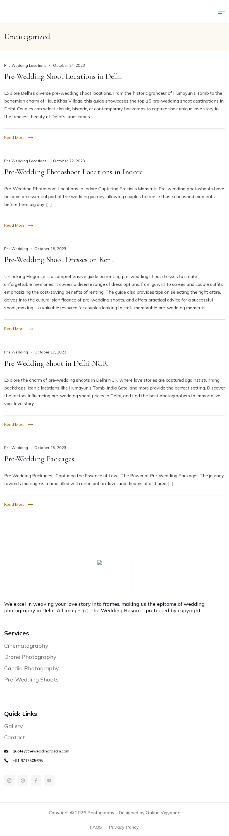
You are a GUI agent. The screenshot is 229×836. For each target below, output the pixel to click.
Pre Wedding (16, 248)
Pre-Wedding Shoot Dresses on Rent (59, 259)
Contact (14, 737)
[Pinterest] (23, 780)
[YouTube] (49, 780)
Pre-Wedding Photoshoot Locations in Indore (73, 172)
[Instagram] (9, 780)
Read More (14, 137)
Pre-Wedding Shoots (31, 679)
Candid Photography (31, 668)
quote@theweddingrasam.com (41, 751)
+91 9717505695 (28, 760)
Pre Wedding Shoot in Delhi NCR (56, 363)
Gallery (13, 726)
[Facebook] (36, 780)
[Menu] (221, 11)
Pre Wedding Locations (25, 65)
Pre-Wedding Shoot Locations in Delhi (63, 76)
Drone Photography (30, 656)
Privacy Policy (124, 827)
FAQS (96, 827)
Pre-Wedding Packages (39, 459)
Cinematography (26, 645)
